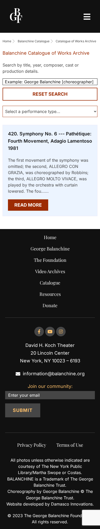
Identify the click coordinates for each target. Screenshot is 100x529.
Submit (23, 410)
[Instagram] (61, 331)
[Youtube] (50, 331)
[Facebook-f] (39, 331)
